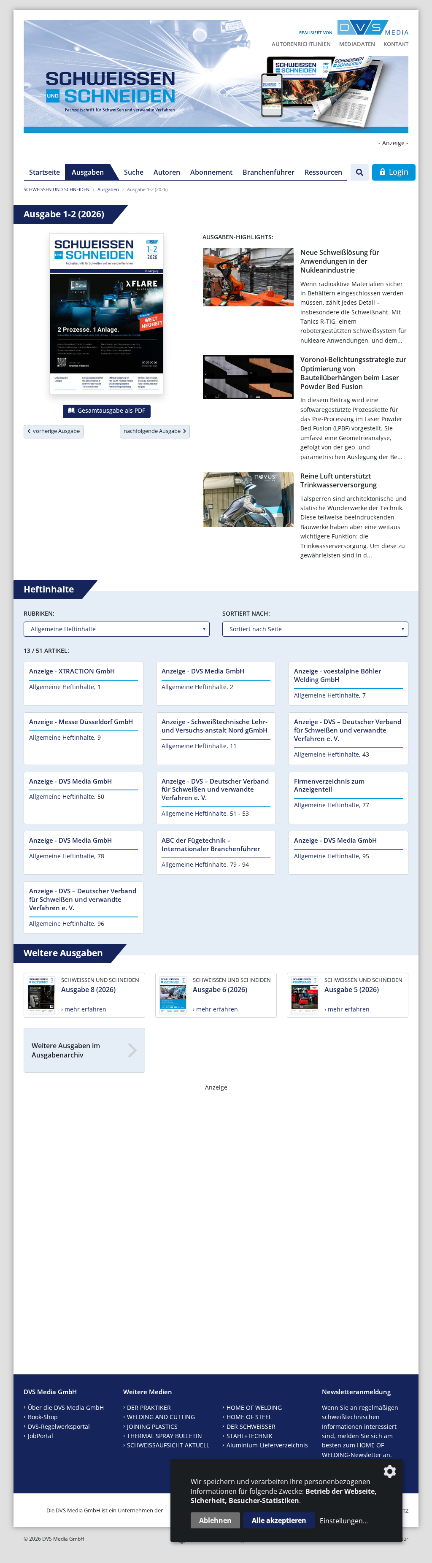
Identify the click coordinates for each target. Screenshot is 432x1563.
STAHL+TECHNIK (250, 1436)
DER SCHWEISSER (251, 1426)
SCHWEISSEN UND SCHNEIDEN (56, 189)
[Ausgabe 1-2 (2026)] (106, 315)
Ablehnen (215, 1520)
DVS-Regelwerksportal (59, 1426)
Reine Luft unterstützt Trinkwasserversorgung (338, 480)
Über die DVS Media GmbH (66, 1407)
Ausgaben (88, 172)
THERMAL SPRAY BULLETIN (164, 1436)
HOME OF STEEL (249, 1417)
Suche (133, 172)
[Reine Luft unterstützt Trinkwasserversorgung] (248, 501)
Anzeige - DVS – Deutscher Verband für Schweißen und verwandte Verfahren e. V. (347, 730)
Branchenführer (268, 172)
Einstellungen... (344, 1520)
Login (397, 172)
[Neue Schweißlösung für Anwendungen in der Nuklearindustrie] (248, 279)
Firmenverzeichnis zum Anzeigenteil (329, 785)
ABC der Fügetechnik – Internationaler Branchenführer (211, 844)
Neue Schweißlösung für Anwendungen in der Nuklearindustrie (339, 261)
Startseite (44, 172)
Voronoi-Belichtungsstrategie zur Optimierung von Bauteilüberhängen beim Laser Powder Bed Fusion (353, 373)
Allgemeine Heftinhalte (61, 687)
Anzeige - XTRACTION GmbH (72, 671)
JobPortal (40, 1436)
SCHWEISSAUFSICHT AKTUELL (168, 1445)
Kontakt (395, 44)
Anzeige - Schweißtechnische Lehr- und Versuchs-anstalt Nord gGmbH (214, 725)
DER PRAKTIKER (149, 1407)
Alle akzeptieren (279, 1520)
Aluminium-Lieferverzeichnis (267, 1445)
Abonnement (211, 172)
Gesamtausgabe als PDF (110, 410)
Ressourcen (323, 172)
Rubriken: (39, 613)
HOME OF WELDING (254, 1407)
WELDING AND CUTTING (161, 1417)
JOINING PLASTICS (152, 1426)
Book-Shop (43, 1417)
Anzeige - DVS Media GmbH (203, 671)
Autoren (167, 172)
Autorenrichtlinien (301, 44)
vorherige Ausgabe (55, 431)
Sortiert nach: (246, 613)
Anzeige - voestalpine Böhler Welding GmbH (337, 675)
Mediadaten (357, 44)
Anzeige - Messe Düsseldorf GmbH (81, 721)
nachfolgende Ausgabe (153, 431)
